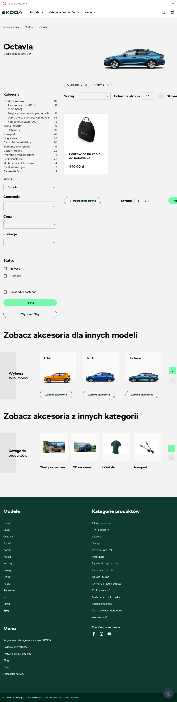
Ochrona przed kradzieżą (107, 583)
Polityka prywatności (15, 647)
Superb (7, 543)
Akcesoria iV (99, 617)
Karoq (7, 556)
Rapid (6, 583)
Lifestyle (96, 536)
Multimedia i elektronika (106, 597)
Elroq (6, 603)
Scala (6, 529)
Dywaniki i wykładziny (105, 563)
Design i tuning (100, 577)
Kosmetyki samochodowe (107, 610)
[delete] (86, 84)
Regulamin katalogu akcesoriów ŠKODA (27, 640)
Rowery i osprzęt (102, 550)
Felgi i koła (98, 556)
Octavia (8, 536)
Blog (6, 660)
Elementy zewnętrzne (104, 570)
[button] (30, 206)
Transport (98, 543)
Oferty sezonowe (102, 523)
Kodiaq (7, 563)
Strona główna (11, 27)
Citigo (7, 577)
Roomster (9, 590)
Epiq (6, 610)
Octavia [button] (12, 187)
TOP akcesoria (100, 529)
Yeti (5, 597)
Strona (126, 201)
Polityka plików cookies (17, 653)
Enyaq (7, 570)
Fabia (6, 523)
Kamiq (7, 550)
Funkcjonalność (101, 590)
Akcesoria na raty (13, 673)
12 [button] (147, 96)
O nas (6, 667)
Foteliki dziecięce (102, 603)
